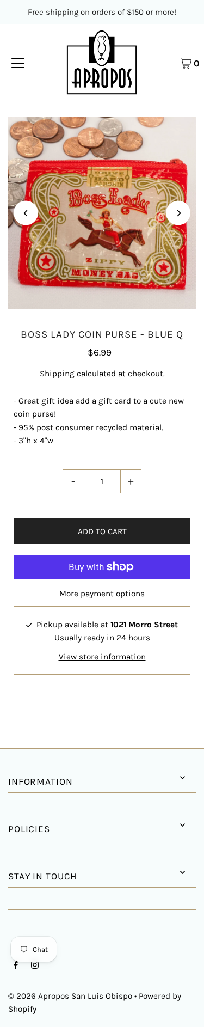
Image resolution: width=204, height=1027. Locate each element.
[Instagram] (35, 966)
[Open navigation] (18, 62)
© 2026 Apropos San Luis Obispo (70, 996)
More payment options (102, 593)
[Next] (178, 213)
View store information (102, 657)
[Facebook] (16, 966)
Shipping (57, 373)
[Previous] (26, 213)
